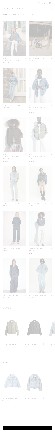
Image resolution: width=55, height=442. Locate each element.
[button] (27, 428)
